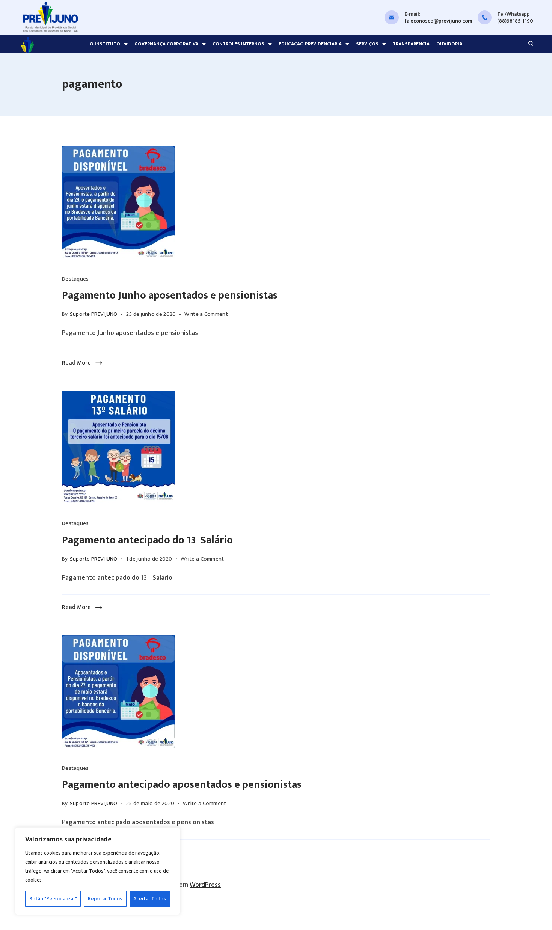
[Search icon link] (529, 44)
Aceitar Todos (149, 898)
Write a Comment (206, 314)
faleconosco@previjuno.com (438, 20)
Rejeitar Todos (105, 898)
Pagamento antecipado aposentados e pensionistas (182, 785)
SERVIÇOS (367, 44)
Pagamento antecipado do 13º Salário (147, 540)
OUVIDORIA (449, 44)
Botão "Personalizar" (53, 898)
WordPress (205, 885)
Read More (76, 363)
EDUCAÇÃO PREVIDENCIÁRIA (310, 44)
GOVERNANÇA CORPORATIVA (166, 44)
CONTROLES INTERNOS (238, 44)
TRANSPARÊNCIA (411, 44)
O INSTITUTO (105, 44)
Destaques (75, 279)
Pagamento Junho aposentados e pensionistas (170, 295)
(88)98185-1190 (515, 20)
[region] (97, 871)
